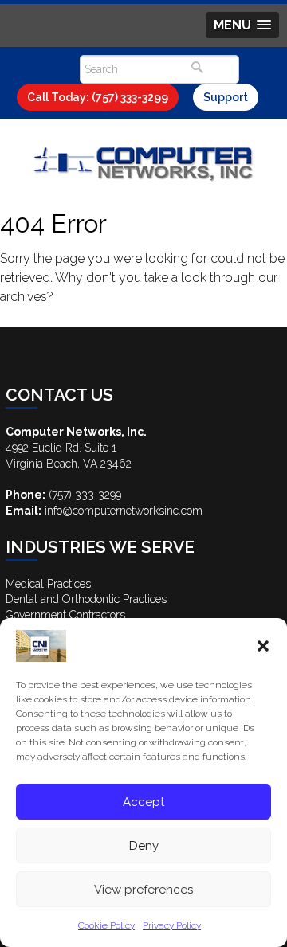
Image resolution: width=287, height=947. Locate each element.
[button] (263, 646)
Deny (144, 846)
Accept (143, 802)
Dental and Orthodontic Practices (86, 599)
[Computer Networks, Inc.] (144, 162)
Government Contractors (65, 615)
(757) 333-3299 (85, 494)
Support (225, 97)
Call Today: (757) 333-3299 (97, 97)
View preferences (143, 889)
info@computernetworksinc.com (123, 510)
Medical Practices (48, 583)
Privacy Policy (172, 925)
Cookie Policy (106, 925)
